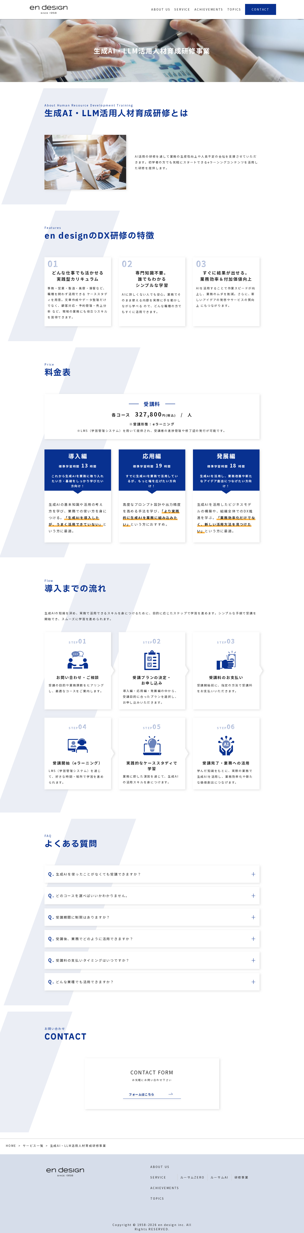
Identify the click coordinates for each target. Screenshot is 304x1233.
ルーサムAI (219, 1177)
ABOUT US (160, 9)
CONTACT (260, 9)
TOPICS (234, 9)
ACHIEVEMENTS (208, 9)
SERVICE (182, 9)
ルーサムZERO (192, 1177)
